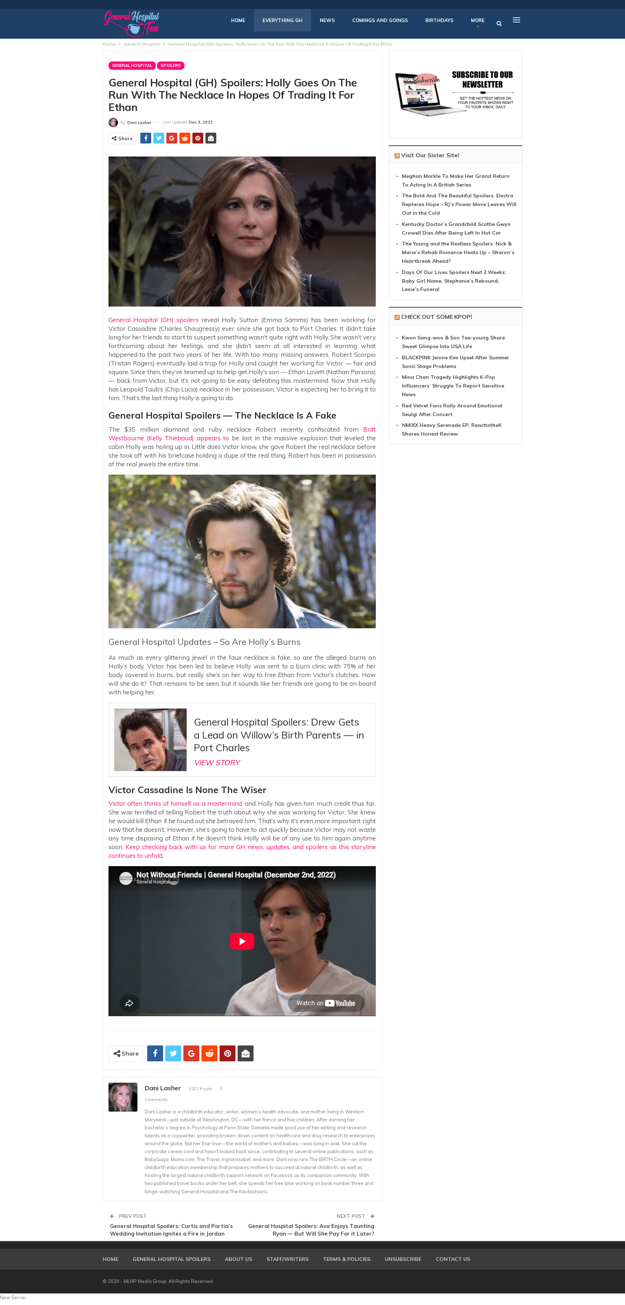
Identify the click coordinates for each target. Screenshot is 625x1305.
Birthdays (439, 20)
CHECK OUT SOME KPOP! (436, 316)
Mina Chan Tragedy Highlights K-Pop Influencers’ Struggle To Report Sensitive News (453, 386)
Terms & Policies (346, 1259)
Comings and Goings (380, 20)
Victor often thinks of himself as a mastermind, (176, 803)
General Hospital (132, 65)
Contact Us (453, 1259)
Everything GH (282, 20)
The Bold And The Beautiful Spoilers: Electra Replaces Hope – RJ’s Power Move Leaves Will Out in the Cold (459, 204)
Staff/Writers (288, 1259)
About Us (238, 1259)
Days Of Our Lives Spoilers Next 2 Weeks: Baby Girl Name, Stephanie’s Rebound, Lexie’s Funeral (454, 281)
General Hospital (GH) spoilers (154, 320)
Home (238, 20)
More (478, 20)
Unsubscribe (403, 1259)
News (327, 20)
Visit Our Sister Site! (430, 155)
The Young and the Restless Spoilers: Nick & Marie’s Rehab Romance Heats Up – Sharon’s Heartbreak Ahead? (458, 252)
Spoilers (171, 65)
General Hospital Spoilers (172, 1259)
